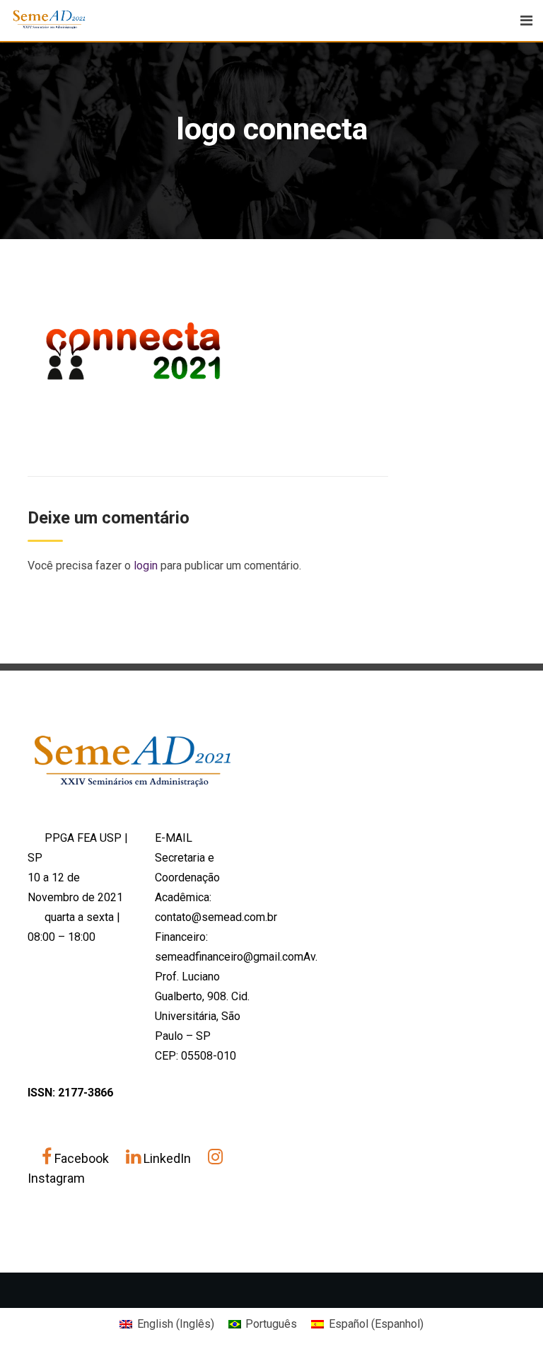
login (146, 565)
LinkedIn (167, 1158)
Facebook (82, 1158)
